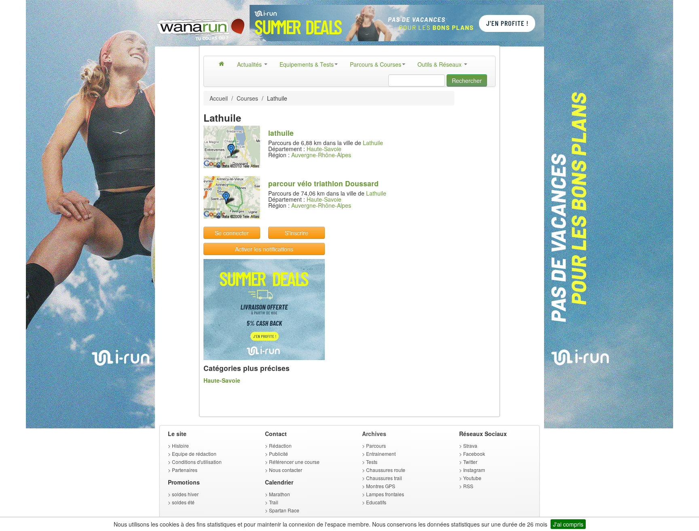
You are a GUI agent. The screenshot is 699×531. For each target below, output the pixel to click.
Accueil (219, 98)
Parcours (376, 445)
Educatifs (376, 502)
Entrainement (381, 453)
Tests (371, 461)
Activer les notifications (264, 249)
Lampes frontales (385, 494)
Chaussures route (385, 469)
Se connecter (232, 233)
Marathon (279, 494)
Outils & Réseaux (440, 64)
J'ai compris (568, 524)
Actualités (250, 64)
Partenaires (184, 469)
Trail (273, 502)
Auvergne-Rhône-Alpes (321, 155)
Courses (247, 98)
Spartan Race (284, 510)
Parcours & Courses (375, 64)
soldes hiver (185, 494)
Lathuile (373, 143)
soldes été (183, 502)
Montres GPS (380, 486)
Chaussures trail (384, 477)
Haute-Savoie (324, 149)
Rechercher (467, 80)
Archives (374, 434)
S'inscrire (296, 233)
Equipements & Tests (307, 64)
